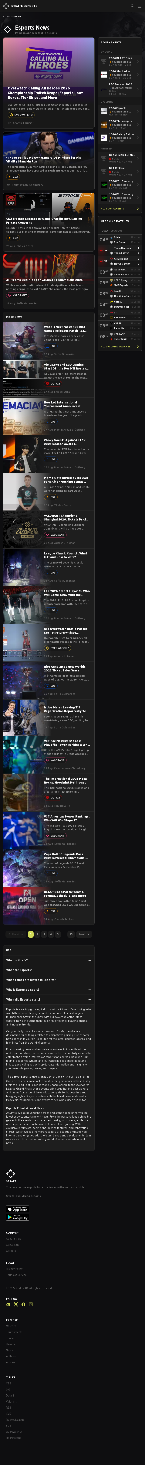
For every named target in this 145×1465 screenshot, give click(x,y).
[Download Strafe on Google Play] (72, 1217)
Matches (11, 1326)
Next (82, 934)
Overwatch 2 (14, 1431)
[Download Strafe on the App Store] (72, 1209)
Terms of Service (16, 1274)
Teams (10, 1338)
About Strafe (14, 1238)
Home (6, 16)
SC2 (8, 1425)
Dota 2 (10, 1395)
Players (10, 1344)
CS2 (8, 1383)
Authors (11, 1356)
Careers (11, 1250)
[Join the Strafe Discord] (8, 1304)
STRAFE (11, 1181)
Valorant (11, 1401)
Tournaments (14, 1332)
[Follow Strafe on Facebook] (22, 1304)
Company (12, 1232)
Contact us (12, 1244)
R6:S (9, 1407)
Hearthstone (13, 1437)
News (9, 1350)
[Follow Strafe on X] (14, 1304)
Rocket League (15, 1419)
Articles (10, 1362)
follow (12, 1299)
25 (71, 934)
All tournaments (112, 208)
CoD (8, 1413)
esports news (14, 1020)
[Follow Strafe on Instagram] (29, 1304)
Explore (12, 1320)
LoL (8, 1389)
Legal (10, 1262)
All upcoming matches (115, 346)
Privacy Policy (14, 1268)
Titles (10, 1377)
